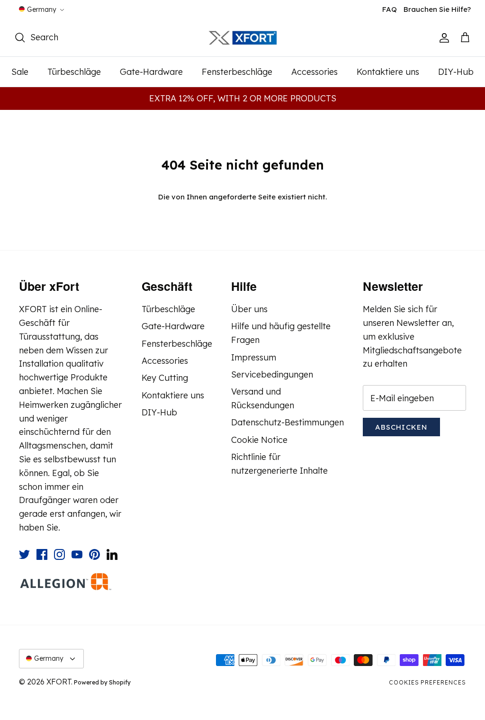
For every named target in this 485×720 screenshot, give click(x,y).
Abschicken (401, 427)
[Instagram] (59, 554)
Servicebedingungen (272, 374)
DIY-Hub (456, 71)
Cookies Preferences (427, 682)
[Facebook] (41, 554)
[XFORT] (242, 38)
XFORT (58, 681)
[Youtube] (77, 554)
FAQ (389, 9)
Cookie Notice (259, 439)
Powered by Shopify (102, 682)
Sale (19, 71)
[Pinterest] (94, 554)
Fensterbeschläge (237, 71)
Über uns (249, 309)
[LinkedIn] (112, 554)
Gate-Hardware (151, 71)
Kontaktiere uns (388, 71)
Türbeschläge (74, 71)
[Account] (442, 38)
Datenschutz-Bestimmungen (287, 422)
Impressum (253, 357)
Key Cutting (165, 377)
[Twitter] (24, 554)
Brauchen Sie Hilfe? (437, 9)
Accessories (314, 71)
